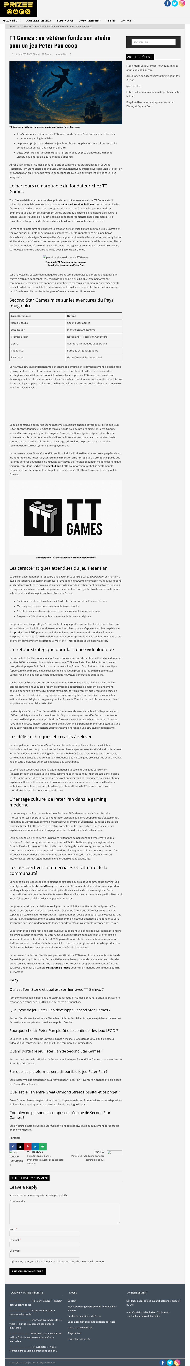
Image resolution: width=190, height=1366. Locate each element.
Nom (12, 1228)
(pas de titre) (133, 86)
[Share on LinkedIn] (35, 1146)
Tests (110, 20)
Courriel (14, 1239)
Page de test (74, 1333)
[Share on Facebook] (13, 1146)
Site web (14, 1250)
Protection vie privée (79, 1338)
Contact (126, 20)
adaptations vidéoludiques (78, 204)
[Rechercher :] (153, 42)
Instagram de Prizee (58, 967)
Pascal (48, 54)
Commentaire (17, 1201)
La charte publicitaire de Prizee (84, 1315)
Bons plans (65, 20)
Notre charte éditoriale (80, 1327)
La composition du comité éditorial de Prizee (91, 1321)
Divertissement (90, 20)
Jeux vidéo (10, 20)
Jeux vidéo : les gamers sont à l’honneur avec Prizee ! (92, 1308)
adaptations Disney (41, 885)
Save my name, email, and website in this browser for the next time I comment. (59, 1261)
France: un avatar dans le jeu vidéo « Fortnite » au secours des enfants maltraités (35, 1323)
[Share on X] (20, 1146)
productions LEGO (25, 632)
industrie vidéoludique (47, 465)
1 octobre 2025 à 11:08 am (26, 54)
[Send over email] (43, 1146)
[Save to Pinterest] (28, 1146)
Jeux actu (14, 26)
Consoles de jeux (38, 20)
